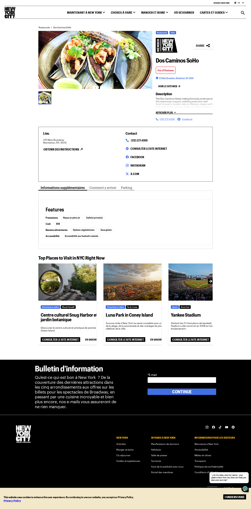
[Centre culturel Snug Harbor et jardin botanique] (67, 282)
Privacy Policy (12, 500)
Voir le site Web (167, 86)
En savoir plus (94, 339)
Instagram (137, 165)
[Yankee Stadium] (197, 282)
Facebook (137, 157)
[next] (210, 281)
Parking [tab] (126, 187)
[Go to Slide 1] (45, 97)
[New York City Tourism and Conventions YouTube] (226, 427)
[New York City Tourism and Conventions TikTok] (220, 427)
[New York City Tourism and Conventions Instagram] (207, 427)
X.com (134, 174)
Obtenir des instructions (61, 149)
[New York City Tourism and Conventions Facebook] (213, 427)
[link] (128, 444)
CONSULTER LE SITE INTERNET (60, 339)
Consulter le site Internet (148, 148)
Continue (182, 391)
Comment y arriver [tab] (102, 187)
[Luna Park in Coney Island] (132, 282)
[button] (86, 13)
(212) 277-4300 (139, 140)
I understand (234, 497)
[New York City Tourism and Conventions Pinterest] (233, 427)
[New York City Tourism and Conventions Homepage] (23, 434)
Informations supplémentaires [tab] (63, 187)
